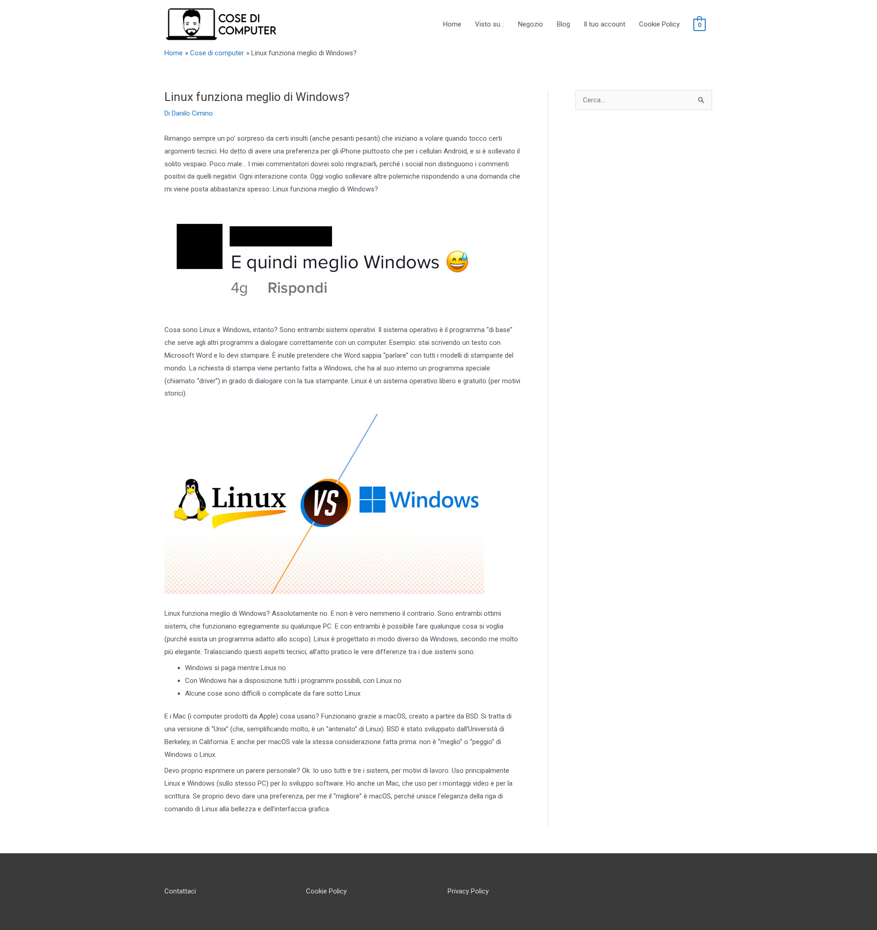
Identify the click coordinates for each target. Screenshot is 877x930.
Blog (563, 24)
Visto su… (489, 24)
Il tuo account (604, 24)
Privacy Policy (468, 891)
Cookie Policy (659, 24)
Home (452, 24)
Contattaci (180, 891)
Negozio (530, 24)
